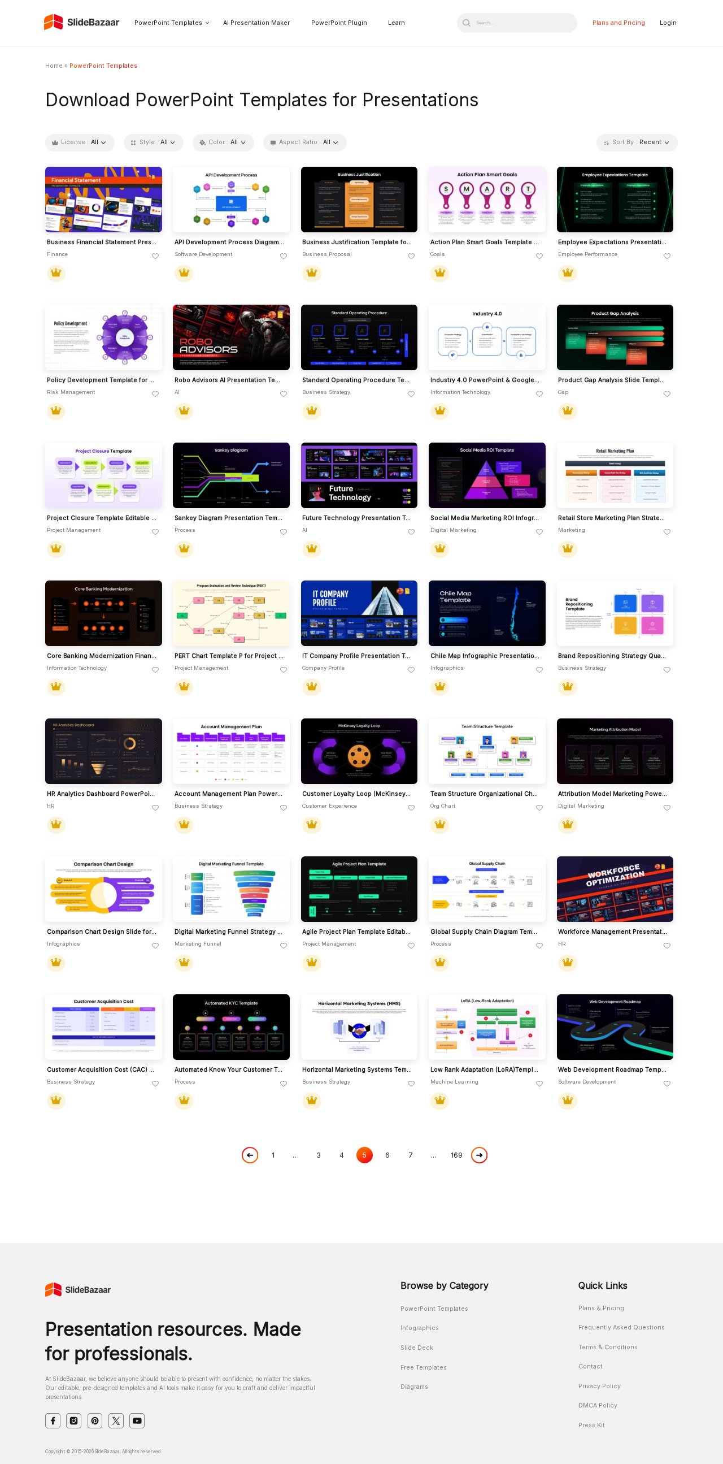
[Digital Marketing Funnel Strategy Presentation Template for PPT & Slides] (231, 889)
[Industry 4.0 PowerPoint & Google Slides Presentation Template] (487, 338)
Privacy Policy (599, 1386)
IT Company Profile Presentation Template (357, 656)
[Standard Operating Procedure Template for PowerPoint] (359, 338)
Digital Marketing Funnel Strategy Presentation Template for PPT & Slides (230, 932)
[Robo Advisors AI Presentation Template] (231, 338)
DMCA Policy (597, 1405)
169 (457, 1155)
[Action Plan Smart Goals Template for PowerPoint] (487, 200)
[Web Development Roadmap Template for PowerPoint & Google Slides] (615, 1027)
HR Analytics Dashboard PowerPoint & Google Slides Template (102, 794)
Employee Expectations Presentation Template (613, 242)
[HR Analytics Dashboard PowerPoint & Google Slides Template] (103, 751)
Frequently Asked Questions (621, 1327)
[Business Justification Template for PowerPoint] (359, 200)
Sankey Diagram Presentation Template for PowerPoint (230, 518)
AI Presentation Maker (256, 23)
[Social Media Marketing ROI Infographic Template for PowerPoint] (487, 476)
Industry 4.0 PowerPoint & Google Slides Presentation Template (485, 380)
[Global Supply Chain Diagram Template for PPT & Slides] (487, 889)
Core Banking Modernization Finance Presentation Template (102, 656)
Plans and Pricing (619, 23)
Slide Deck (416, 1348)
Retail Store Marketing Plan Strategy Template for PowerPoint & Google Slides (613, 518)
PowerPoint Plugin (339, 23)
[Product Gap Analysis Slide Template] (615, 338)
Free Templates (423, 1367)
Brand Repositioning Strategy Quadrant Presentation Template (613, 656)
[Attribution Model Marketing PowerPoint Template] (615, 751)
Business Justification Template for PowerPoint (357, 242)
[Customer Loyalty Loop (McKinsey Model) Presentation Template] (359, 751)
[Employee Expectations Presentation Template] (615, 200)
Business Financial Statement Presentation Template (102, 242)
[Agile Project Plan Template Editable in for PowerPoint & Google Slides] (359, 889)
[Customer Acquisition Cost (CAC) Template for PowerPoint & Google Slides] (103, 1027)
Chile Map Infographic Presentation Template (485, 656)
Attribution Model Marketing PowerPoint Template (613, 794)
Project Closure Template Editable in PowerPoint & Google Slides (102, 518)
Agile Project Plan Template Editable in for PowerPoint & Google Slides (357, 932)
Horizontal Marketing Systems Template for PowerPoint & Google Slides (357, 1070)
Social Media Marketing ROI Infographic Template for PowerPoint (485, 518)
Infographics (419, 1328)
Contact (590, 1366)
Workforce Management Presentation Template (613, 932)
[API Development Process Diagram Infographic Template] (231, 200)
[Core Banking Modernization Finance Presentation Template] (103, 614)
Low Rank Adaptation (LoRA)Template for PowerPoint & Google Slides (485, 1070)
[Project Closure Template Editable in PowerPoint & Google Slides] (103, 476)
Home (54, 66)
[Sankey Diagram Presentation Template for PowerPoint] (231, 476)
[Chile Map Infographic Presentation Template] (487, 614)
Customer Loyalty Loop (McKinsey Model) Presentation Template (357, 794)
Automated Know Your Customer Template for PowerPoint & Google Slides (230, 1070)
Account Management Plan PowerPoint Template (230, 794)
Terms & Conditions (608, 1347)
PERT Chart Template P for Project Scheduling (230, 656)
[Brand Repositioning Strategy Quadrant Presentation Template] (615, 614)
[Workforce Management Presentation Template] (615, 889)
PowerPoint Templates (168, 23)
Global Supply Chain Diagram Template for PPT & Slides (485, 932)
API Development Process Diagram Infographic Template (230, 242)
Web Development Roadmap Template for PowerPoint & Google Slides (613, 1070)
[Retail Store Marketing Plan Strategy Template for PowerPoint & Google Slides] (615, 476)
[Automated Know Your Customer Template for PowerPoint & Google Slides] (231, 1027)
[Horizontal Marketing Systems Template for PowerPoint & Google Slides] (359, 1027)
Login (668, 23)
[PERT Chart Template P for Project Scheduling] (231, 614)
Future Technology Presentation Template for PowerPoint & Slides (357, 518)
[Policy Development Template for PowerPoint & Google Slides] (103, 338)
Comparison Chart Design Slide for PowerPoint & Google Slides (102, 932)
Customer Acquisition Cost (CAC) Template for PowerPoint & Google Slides (102, 1070)
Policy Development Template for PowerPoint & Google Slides (102, 380)
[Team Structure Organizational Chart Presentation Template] (487, 751)
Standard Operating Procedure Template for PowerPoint (357, 380)
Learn (396, 23)
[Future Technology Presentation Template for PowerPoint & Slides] (359, 476)
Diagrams (414, 1387)
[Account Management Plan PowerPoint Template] (231, 751)
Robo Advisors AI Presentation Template (230, 380)
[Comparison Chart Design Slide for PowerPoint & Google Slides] (103, 889)
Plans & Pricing (601, 1308)
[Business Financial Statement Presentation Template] (103, 200)
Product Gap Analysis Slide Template (613, 380)
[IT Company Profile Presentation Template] (359, 614)
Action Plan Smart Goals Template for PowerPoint (485, 242)
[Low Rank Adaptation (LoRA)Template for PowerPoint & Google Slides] (487, 1027)
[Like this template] (155, 256)
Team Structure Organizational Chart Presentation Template (485, 794)
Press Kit (591, 1425)
